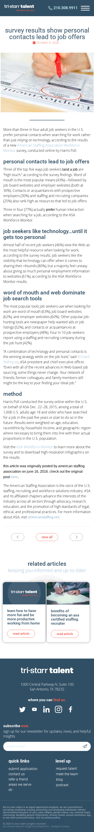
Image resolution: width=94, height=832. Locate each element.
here (14, 477)
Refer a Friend (18, 779)
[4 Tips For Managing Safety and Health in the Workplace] (17, 537)
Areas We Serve (20, 785)
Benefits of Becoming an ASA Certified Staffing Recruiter (65, 617)
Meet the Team (67, 774)
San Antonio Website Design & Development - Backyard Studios (36, 826)
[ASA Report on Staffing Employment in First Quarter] (76, 537)
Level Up (63, 761)
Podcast (62, 785)
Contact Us (17, 774)
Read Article (21, 634)
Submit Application (23, 769)
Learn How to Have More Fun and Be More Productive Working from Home (23, 617)
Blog (59, 779)
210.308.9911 (66, 7)
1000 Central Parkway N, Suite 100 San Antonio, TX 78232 (47, 687)
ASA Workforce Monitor (34, 447)
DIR (10, 790)
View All (47, 537)
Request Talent (66, 768)
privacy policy (52, 817)
